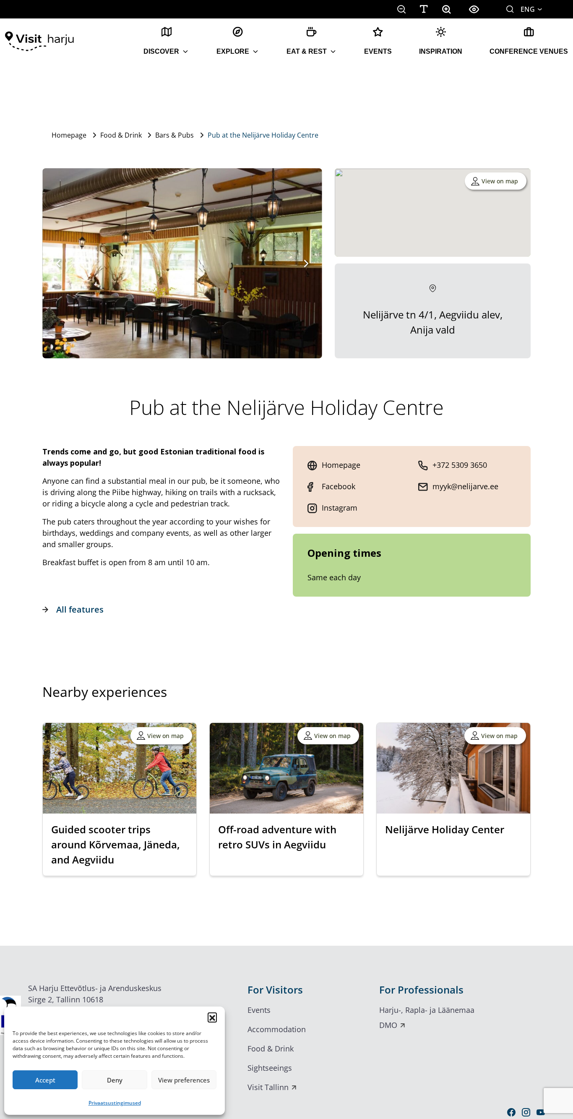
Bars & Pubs (174, 135)
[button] (212, 1017)
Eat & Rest (306, 51)
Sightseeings (269, 1068)
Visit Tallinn (268, 1087)
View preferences (184, 1080)
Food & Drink (121, 135)
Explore (232, 51)
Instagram (339, 508)
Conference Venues (529, 51)
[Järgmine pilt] (306, 263)
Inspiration (440, 51)
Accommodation (276, 1029)
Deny (114, 1080)
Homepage (69, 135)
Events (378, 51)
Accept (45, 1080)
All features (80, 609)
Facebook (338, 486)
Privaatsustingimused (115, 1102)
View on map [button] (500, 181)
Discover (161, 51)
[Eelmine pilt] (58, 263)
